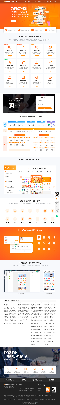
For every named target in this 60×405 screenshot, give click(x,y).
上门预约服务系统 (26, 388)
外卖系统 (20, 388)
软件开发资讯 (49, 1)
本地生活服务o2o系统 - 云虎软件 (48, 319)
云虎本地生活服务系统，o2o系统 (35, 319)
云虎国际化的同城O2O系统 (35, 341)
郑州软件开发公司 (22, 396)
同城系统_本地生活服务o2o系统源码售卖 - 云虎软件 (50, 310)
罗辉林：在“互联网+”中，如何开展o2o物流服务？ (24, 311)
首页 (25, 1)
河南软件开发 (12, 396)
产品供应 (39, 1)
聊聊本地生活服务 (20, 323)
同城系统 (19, 395)
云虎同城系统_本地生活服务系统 (35, 304)
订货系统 (31, 390)
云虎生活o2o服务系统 (34, 322)
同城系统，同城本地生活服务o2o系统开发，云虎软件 (50, 305)
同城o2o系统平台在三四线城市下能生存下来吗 (10, 313)
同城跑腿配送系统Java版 (57, 211)
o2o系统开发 (8, 396)
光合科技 (8, 399)
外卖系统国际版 (23, 395)
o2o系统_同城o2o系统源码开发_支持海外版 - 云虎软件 (37, 307)
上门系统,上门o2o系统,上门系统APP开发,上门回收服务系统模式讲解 (10, 317)
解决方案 (34, 1)
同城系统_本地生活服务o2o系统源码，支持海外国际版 (37, 308)
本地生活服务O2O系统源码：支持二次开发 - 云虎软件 (50, 308)
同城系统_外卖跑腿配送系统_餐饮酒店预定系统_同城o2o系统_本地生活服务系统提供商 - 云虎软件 (37, 310)
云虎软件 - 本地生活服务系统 (35, 323)
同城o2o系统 (14, 399)
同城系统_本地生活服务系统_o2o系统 (49, 313)
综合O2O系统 (57, 209)
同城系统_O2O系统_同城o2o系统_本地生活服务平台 (37, 305)
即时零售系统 (15, 395)
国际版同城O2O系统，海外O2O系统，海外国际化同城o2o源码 (24, 322)
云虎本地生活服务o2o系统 (21, 302)
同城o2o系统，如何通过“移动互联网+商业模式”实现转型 (24, 313)
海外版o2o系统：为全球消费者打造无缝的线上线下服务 (37, 335)
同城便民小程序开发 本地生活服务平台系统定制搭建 (10, 302)
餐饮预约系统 (25, 390)
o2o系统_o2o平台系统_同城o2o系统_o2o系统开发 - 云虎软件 (24, 304)
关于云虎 (55, 1)
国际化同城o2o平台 (20, 320)
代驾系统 (46, 399)
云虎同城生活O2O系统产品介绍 (35, 329)
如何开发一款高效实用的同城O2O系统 (49, 341)
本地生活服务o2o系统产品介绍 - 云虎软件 (50, 311)
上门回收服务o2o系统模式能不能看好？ (10, 314)
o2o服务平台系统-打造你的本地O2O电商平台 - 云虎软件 (37, 311)
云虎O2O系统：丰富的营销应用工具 (49, 323)
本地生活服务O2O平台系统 (8, 322)
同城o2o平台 (24, 399)
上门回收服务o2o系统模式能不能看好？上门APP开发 (10, 316)
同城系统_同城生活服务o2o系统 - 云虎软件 (37, 316)
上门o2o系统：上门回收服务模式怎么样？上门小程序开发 (24, 316)
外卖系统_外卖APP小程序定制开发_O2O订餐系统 (37, 320)
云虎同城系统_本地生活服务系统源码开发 (50, 302)
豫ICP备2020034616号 (35, 402)
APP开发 (57, 206)
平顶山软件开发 (27, 396)
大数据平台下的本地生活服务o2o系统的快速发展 (24, 317)
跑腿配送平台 (28, 399)
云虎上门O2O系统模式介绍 (8, 305)
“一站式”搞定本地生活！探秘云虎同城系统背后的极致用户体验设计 (37, 302)
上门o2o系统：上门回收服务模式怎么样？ (24, 314)
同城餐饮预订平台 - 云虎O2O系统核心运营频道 (50, 326)
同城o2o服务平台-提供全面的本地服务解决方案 (37, 338)
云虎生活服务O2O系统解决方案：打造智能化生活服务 (24, 307)
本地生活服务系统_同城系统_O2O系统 (36, 313)
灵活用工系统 (53, 399)
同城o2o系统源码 (33, 344)
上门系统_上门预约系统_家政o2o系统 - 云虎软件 (37, 314)
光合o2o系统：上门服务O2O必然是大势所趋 (10, 323)
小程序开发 (46, 395)
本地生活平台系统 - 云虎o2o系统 (48, 320)
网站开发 (5, 396)
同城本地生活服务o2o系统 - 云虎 (48, 317)
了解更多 (10, 56)
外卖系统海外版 (28, 395)
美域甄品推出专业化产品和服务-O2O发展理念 (24, 310)
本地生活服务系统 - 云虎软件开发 (9, 307)
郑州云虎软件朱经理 (41, 399)
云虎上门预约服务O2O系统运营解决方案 (10, 320)
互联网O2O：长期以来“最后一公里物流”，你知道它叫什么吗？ (10, 311)
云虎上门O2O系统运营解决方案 (22, 319)
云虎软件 (11, 399)
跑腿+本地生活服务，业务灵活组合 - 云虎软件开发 (24, 305)
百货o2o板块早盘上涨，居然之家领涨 (9, 308)
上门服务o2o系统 (46, 344)
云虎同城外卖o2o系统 (34, 317)
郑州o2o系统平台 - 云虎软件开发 (9, 304)
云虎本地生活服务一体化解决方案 (49, 329)
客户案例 (44, 1)
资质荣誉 (39, 388)
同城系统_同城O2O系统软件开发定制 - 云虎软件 (50, 307)
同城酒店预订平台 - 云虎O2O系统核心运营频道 (37, 326)
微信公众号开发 (51, 395)
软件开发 (39, 395)
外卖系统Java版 (36, 399)
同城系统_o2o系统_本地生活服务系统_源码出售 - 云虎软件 (50, 314)
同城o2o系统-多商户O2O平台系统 (49, 322)
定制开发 (29, 1)
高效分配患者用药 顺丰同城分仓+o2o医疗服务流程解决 (24, 308)
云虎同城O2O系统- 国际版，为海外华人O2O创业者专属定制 (37, 332)
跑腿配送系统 (21, 390)
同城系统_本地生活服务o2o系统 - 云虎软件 (50, 304)
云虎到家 (49, 399)
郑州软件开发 (17, 396)
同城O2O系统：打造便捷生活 (48, 335)
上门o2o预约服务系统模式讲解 (8, 319)
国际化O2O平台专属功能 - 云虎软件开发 (50, 332)
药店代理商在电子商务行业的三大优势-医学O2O (10, 310)
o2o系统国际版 (32, 388)
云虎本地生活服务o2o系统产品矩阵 (49, 316)
